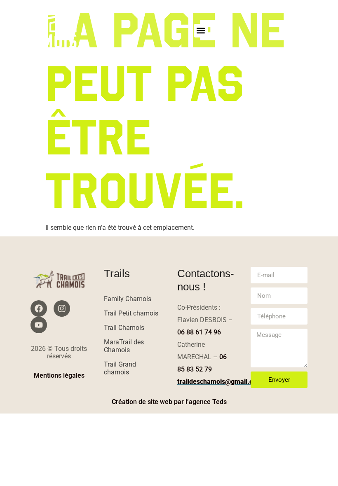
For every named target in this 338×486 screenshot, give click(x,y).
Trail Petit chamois (131, 313)
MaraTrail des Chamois (124, 346)
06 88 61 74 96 (199, 332)
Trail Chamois (124, 328)
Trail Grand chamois (120, 368)
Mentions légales (59, 375)
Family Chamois (127, 299)
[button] (201, 30)
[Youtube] (39, 325)
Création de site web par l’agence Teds (169, 402)
